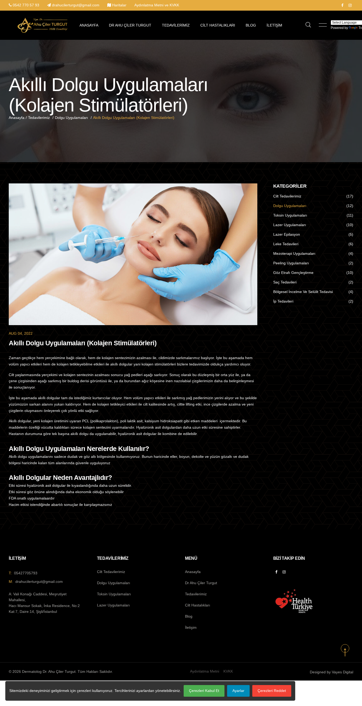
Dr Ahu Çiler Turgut (130, 25)
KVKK (228, 671)
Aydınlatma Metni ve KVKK (156, 5)
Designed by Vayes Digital (331, 672)
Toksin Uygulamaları (290, 215)
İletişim (274, 25)
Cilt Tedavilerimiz (287, 196)
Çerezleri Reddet (272, 690)
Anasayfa (89, 25)
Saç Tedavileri (285, 282)
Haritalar (119, 5)
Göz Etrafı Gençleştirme (293, 272)
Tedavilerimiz (176, 25)
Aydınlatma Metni (204, 671)
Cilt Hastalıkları (217, 25)
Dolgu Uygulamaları (71, 117)
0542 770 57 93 (26, 5)
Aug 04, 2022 (21, 333)
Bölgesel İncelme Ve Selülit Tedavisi (303, 292)
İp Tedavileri (283, 301)
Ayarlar (238, 690)
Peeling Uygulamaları (291, 263)
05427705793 (25, 573)
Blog (251, 25)
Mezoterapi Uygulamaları (294, 253)
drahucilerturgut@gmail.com (75, 5)
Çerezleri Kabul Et (204, 690)
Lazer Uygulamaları (289, 225)
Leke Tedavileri (285, 244)
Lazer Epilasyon (286, 234)
